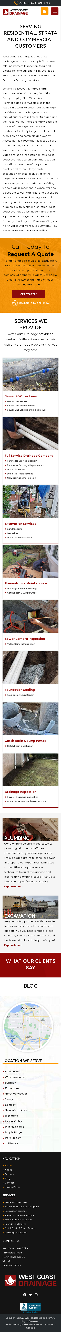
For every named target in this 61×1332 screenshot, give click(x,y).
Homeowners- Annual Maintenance (26, 801)
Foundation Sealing (15, 1224)
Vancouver (12, 1071)
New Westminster (17, 1110)
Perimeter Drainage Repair (22, 460)
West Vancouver (16, 1077)
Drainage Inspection (16, 1232)
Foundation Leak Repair (20, 695)
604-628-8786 (34, 302)
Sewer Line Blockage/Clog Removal (26, 409)
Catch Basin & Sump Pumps (22, 592)
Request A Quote (44, 11)
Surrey (9, 1099)
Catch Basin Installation (20, 746)
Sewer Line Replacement (21, 405)
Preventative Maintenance (19, 1215)
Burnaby (10, 1082)
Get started (28, 294)
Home (8, 1165)
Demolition (13, 533)
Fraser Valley (13, 1121)
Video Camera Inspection (21, 644)
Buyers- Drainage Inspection (22, 797)
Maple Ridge (13, 1132)
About (8, 1169)
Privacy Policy (12, 1187)
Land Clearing (15, 528)
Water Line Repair (17, 401)
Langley (10, 1104)
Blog (7, 1178)
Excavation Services (16, 1211)
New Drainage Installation (21, 477)
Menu (54, 11)
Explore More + (13, 886)
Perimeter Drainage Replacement (25, 465)
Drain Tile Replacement (20, 473)
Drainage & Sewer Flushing (22, 588)
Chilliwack (11, 1143)
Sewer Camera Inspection (19, 1219)
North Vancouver (16, 1093)
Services (9, 1174)
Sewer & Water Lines (16, 1202)
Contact (9, 1182)
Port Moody (13, 1137)
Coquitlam (12, 1088)
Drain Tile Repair (16, 469)
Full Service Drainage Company (22, 1206)
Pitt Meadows (14, 1126)
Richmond (11, 1115)
